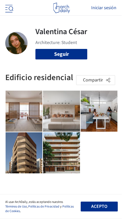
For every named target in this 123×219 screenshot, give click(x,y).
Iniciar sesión (103, 8)
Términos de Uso (16, 206)
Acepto (99, 206)
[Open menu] (8, 7)
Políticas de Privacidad (43, 206)
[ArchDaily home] (61, 8)
